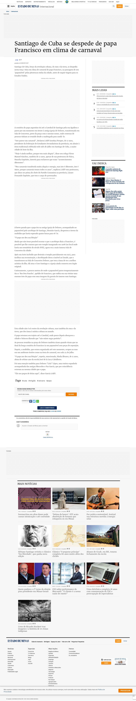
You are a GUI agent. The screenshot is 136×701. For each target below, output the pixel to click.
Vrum (29, 661)
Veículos (51, 1)
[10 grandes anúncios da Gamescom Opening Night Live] (98, 171)
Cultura (10, 667)
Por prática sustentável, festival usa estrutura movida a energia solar (101, 516)
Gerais (9, 651)
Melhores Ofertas (78, 1)
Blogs (29, 657)
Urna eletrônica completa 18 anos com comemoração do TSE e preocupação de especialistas (102, 591)
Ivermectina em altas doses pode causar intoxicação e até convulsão (34, 515)
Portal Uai (31, 651)
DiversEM (10, 661)
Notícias (20, 1)
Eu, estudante (73, 655)
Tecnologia (51, 671)
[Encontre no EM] (113, 6)
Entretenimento (40, 1)
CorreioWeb (72, 651)
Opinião (50, 653)
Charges (50, 661)
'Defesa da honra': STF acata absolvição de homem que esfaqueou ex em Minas (65, 516)
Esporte (28, 1)
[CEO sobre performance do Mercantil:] (68, 573)
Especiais (51, 655)
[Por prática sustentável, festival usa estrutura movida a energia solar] (103, 498)
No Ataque (51, 679)
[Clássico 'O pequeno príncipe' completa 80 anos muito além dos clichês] (68, 536)
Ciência (50, 665)
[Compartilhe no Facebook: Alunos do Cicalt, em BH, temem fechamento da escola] (101, 549)
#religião (32, 380)
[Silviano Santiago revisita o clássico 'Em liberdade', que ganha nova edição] (34, 536)
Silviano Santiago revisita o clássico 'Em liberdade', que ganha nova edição (34, 553)
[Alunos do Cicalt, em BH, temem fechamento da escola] (103, 536)
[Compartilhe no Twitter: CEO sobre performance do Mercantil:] (69, 586)
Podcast (50, 677)
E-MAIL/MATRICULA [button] (48, 437)
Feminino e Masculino (54, 667)
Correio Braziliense (74, 653)
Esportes (51, 673)
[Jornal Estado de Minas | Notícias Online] (28, 6)
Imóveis (59, 1)
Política (10, 653)
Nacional (10, 657)
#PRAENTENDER (53, 657)
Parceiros (102, 1)
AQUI (117, 1)
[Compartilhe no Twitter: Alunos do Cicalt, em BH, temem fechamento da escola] (103, 549)
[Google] (47, 435)
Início (7, 11)
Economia (10, 655)
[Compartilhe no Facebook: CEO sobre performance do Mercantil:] (67, 586)
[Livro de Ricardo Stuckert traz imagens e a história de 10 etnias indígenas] (34, 611)
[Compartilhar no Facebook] (30, 401)
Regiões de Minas (53, 651)
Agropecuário (52, 682)
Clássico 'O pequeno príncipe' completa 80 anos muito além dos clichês (68, 553)
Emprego (51, 659)
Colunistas (11, 665)
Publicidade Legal (13, 671)
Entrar (127, 6)
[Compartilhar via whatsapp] (37, 401)
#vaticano (41, 380)
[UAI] (67, 1)
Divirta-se (51, 685)
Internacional (47, 6)
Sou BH (111, 1)
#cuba (24, 380)
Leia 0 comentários (47, 408)
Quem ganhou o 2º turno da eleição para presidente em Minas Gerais (34, 590)
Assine (119, 6)
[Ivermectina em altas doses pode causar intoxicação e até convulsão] (34, 498)
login (53, 411)
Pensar (50, 675)
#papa (49, 380)
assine (59, 411)
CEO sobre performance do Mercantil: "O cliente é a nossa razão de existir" (66, 591)
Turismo (50, 663)
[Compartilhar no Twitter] (34, 401)
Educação (10, 669)
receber (71, 394)
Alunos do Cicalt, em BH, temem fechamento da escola (102, 552)
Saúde (9, 663)
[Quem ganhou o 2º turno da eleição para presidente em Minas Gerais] (34, 573)
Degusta (50, 669)
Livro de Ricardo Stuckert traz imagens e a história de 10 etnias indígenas (33, 628)
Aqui (29, 659)
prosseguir (125, 690)
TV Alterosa (92, 1)
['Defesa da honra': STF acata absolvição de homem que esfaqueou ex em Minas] (68, 498)
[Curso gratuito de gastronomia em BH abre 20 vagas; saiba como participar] (98, 208)
